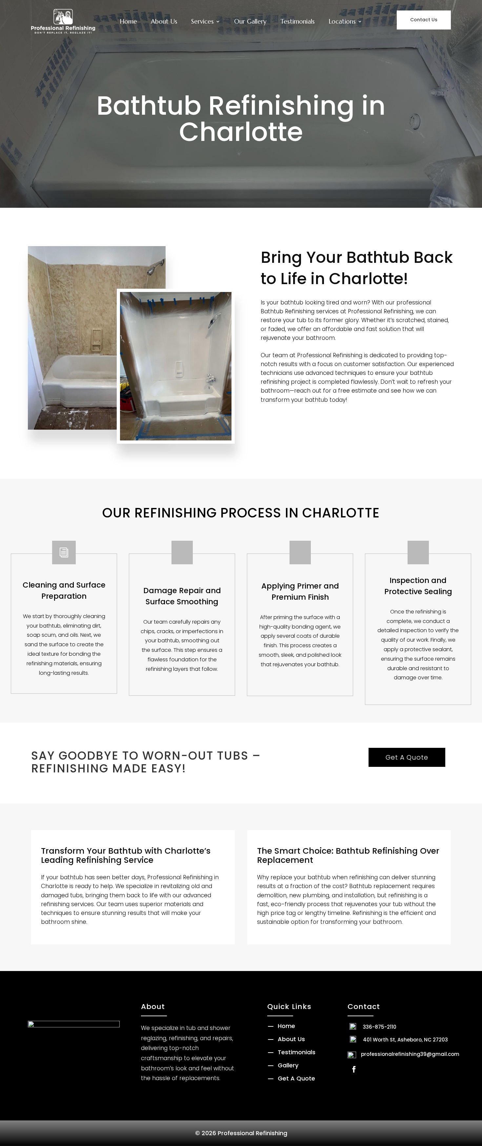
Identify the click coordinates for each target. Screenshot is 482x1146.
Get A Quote (407, 757)
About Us (164, 21)
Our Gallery (250, 21)
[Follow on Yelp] (369, 1069)
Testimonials (297, 21)
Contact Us (423, 19)
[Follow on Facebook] (354, 1069)
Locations (342, 21)
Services (202, 21)
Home (128, 21)
